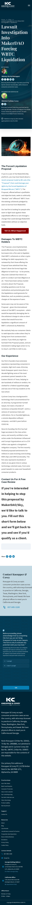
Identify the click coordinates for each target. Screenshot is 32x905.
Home (3, 19)
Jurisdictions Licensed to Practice (10, 831)
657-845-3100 (14, 607)
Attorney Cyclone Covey (10, 101)
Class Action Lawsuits (7, 792)
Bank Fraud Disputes (6, 786)
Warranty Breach (5, 805)
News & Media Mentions (7, 837)
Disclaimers (4, 839)
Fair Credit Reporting (6, 794)
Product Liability (5, 803)
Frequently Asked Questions (9, 834)
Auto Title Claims (5, 783)
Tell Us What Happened (15, 231)
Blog (9, 19)
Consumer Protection (7, 789)
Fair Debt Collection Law (7, 797)
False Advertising (6, 800)
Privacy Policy (5, 842)
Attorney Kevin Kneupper (10, 76)
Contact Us (4, 814)
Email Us (6, 858)
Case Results (4, 828)
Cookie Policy (5, 845)
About (3, 823)
